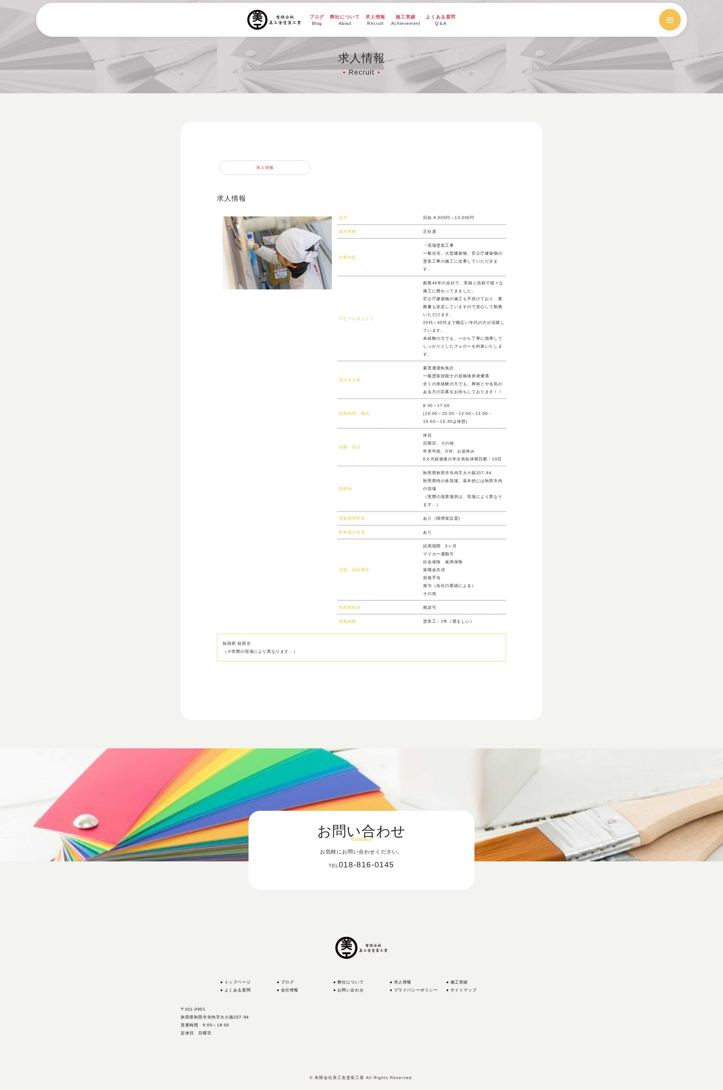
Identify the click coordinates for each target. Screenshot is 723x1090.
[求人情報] (277, 220)
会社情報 (290, 990)
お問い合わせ (350, 990)
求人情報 (265, 167)
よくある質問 (238, 990)
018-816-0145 (361, 864)
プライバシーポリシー (416, 990)
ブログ (287, 982)
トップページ (238, 982)
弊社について (350, 982)
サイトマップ (463, 990)
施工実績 (461, 982)
